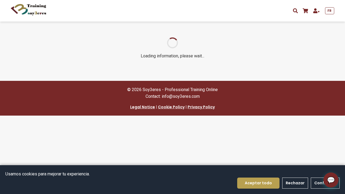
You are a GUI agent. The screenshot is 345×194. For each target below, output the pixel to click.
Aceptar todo (258, 183)
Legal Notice (142, 107)
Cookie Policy (171, 107)
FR (329, 10)
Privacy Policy (201, 107)
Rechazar (295, 183)
